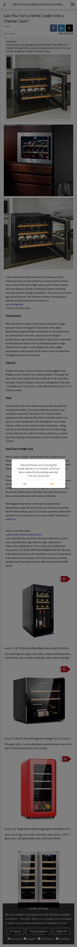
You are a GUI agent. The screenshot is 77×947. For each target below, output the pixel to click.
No (25, 484)
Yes (52, 484)
